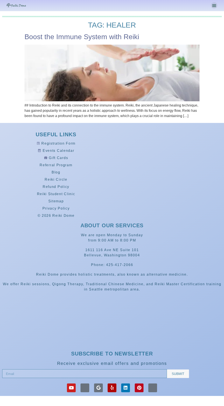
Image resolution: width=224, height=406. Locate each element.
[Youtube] (71, 387)
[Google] (98, 387)
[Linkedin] (125, 387)
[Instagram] (152, 387)
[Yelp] (112, 387)
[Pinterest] (139, 387)
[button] (214, 5)
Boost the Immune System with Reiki (81, 37)
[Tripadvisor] (84, 387)
